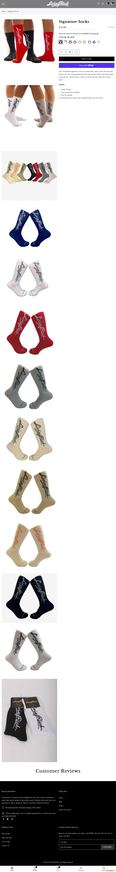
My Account (6, 834)
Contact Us (5, 845)
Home (4, 11)
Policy (61, 806)
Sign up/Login (7, 838)
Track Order (6, 841)
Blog (60, 802)
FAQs (61, 798)
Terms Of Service (65, 810)
